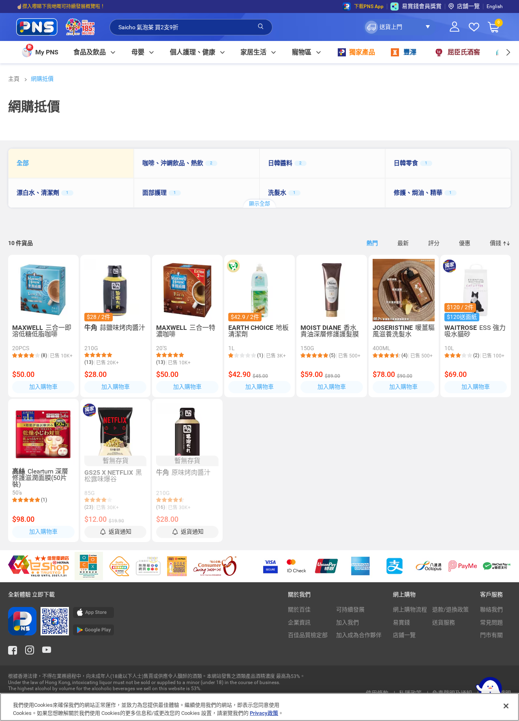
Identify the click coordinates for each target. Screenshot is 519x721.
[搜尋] (261, 26)
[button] (399, 27)
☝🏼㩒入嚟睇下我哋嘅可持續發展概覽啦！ (60, 6)
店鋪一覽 (404, 635)
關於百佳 (299, 609)
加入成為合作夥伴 (359, 635)
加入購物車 (43, 386)
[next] (508, 52)
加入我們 (347, 622)
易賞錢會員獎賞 (422, 6)
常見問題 (491, 622)
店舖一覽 (468, 6)
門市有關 (491, 635)
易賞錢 (401, 622)
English (495, 6)
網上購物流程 (410, 609)
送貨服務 (443, 622)
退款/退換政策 (450, 609)
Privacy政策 (264, 713)
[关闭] (506, 706)
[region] (259, 707)
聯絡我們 (491, 609)
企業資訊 (299, 622)
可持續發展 (350, 609)
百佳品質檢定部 (308, 635)
